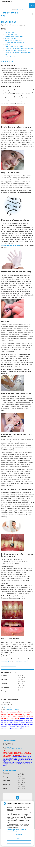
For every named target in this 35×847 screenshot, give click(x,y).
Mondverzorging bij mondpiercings (15, 50)
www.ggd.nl (4, 661)
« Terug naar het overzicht (8, 61)
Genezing (7, 44)
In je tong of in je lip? (11, 34)
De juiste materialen (10, 38)
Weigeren (19, 838)
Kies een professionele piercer (14, 40)
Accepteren (19, 842)
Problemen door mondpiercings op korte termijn (19, 48)
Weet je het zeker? (10, 56)
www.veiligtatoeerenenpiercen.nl (10, 245)
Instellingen (19, 834)
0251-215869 (7, 707)
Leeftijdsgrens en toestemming (14, 36)
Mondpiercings (9, 32)
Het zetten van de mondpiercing (14, 42)
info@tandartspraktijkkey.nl (13, 709)
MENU (32, 5)
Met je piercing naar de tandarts (14, 46)
